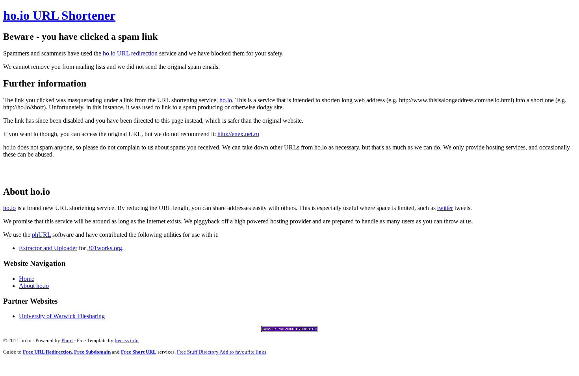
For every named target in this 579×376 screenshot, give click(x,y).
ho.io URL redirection (130, 53)
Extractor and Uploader (48, 248)
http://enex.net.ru (238, 134)
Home (26, 278)
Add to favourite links (242, 352)
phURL (41, 234)
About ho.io (34, 285)
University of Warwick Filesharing (62, 316)
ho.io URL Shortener (59, 15)
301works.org (104, 248)
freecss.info (127, 340)
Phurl (67, 340)
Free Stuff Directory (198, 352)
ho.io (225, 100)
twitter (445, 208)
